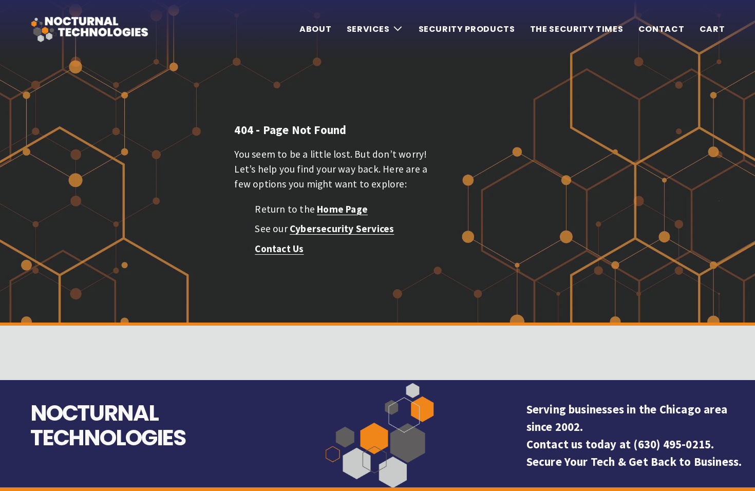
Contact (661, 29)
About (315, 29)
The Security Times (577, 29)
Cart (712, 29)
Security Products (467, 29)
